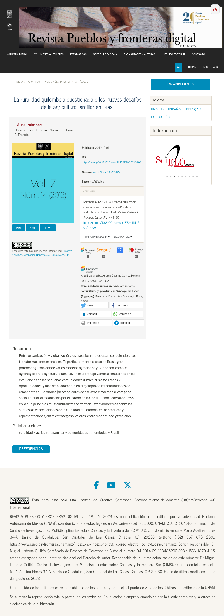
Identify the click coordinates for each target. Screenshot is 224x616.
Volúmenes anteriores (49, 54)
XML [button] (33, 227)
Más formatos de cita (96, 236)
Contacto (198, 54)
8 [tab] (193, 176)
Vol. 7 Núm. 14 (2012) (57, 81)
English (158, 109)
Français (193, 109)
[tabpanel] (180, 157)
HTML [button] (48, 227)
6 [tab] (186, 176)
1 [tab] (167, 176)
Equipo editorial (175, 54)
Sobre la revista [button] (104, 54)
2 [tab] (171, 176)
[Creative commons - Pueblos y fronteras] (19, 499)
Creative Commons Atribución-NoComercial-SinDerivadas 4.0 (42, 252)
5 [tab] (182, 176)
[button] (94, 305)
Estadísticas (78, 54)
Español (175, 109)
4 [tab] (178, 176)
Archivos (34, 81)
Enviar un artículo (180, 84)
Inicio (19, 81)
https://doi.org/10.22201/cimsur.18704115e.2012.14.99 (111, 162)
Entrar (191, 67)
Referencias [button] (31, 449)
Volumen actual (17, 54)
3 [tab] (174, 176)
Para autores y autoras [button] (140, 54)
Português (160, 117)
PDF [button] (19, 227)
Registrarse (211, 67)
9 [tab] (197, 176)
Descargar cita (122, 236)
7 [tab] (189, 176)
